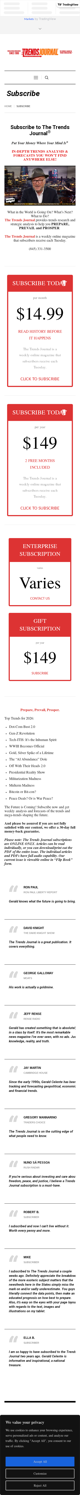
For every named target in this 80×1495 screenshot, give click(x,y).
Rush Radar (32, 1167)
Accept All (40, 1461)
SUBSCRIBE (40, 673)
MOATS (28, 978)
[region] (40, 1455)
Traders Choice (34, 1122)
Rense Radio (32, 1019)
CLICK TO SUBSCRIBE (39, 379)
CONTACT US (40, 598)
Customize (40, 1473)
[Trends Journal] (40, 52)
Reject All (40, 1485)
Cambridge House (36, 1073)
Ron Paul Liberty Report (40, 892)
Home (8, 106)
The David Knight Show (39, 933)
